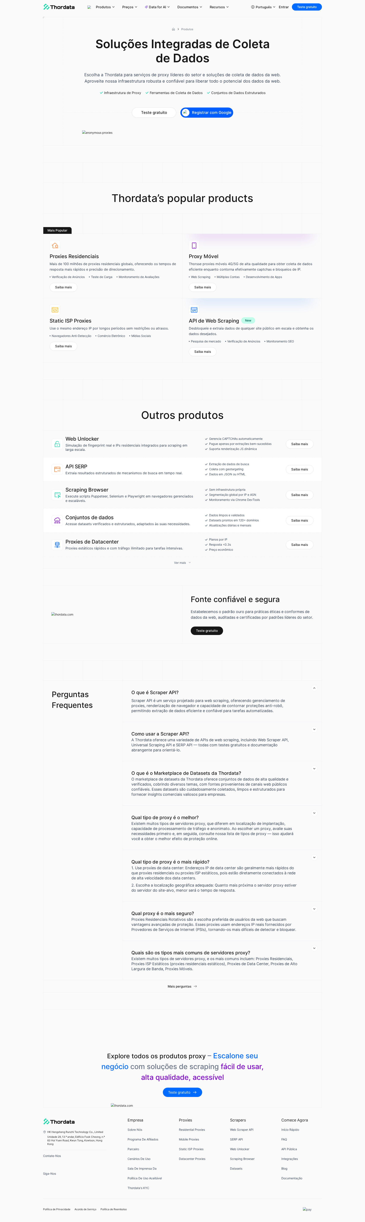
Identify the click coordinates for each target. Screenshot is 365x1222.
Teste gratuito (307, 7)
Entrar (284, 7)
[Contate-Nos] (47, 1163)
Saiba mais (63, 287)
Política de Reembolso (114, 1209)
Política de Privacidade (56, 1209)
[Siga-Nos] (47, 1181)
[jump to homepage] (59, 7)
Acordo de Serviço (85, 1209)
